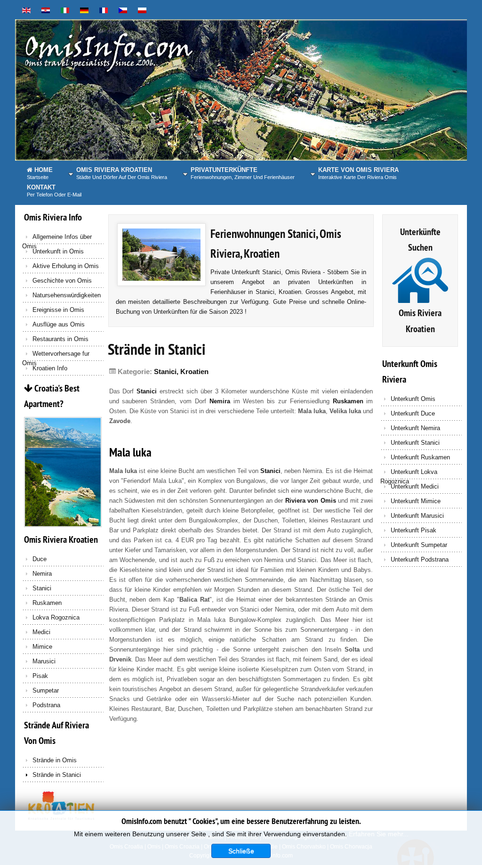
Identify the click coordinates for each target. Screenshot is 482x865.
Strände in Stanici (56, 774)
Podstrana (46, 705)
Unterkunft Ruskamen (420, 457)
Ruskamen (47, 602)
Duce (39, 559)
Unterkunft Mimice (416, 501)
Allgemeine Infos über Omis (57, 239)
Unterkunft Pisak (413, 530)
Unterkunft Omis (413, 398)
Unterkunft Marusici (417, 515)
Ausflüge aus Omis (58, 324)
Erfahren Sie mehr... (379, 834)
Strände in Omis (54, 760)
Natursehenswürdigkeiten (66, 295)
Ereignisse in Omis (58, 309)
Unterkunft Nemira (415, 428)
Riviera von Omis (310, 500)
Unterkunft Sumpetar (419, 544)
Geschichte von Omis (62, 280)
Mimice (42, 646)
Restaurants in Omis (60, 339)
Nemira (42, 573)
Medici (41, 632)
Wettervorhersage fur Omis (55, 355)
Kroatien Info (49, 368)
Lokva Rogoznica (56, 617)
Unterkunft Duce (413, 413)
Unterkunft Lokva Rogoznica (408, 474)
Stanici (41, 588)
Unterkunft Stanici (415, 442)
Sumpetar (45, 690)
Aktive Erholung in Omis (65, 265)
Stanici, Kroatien (181, 371)
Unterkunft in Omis (58, 251)
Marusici (44, 661)
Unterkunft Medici (415, 486)
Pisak (40, 675)
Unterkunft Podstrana (420, 559)
